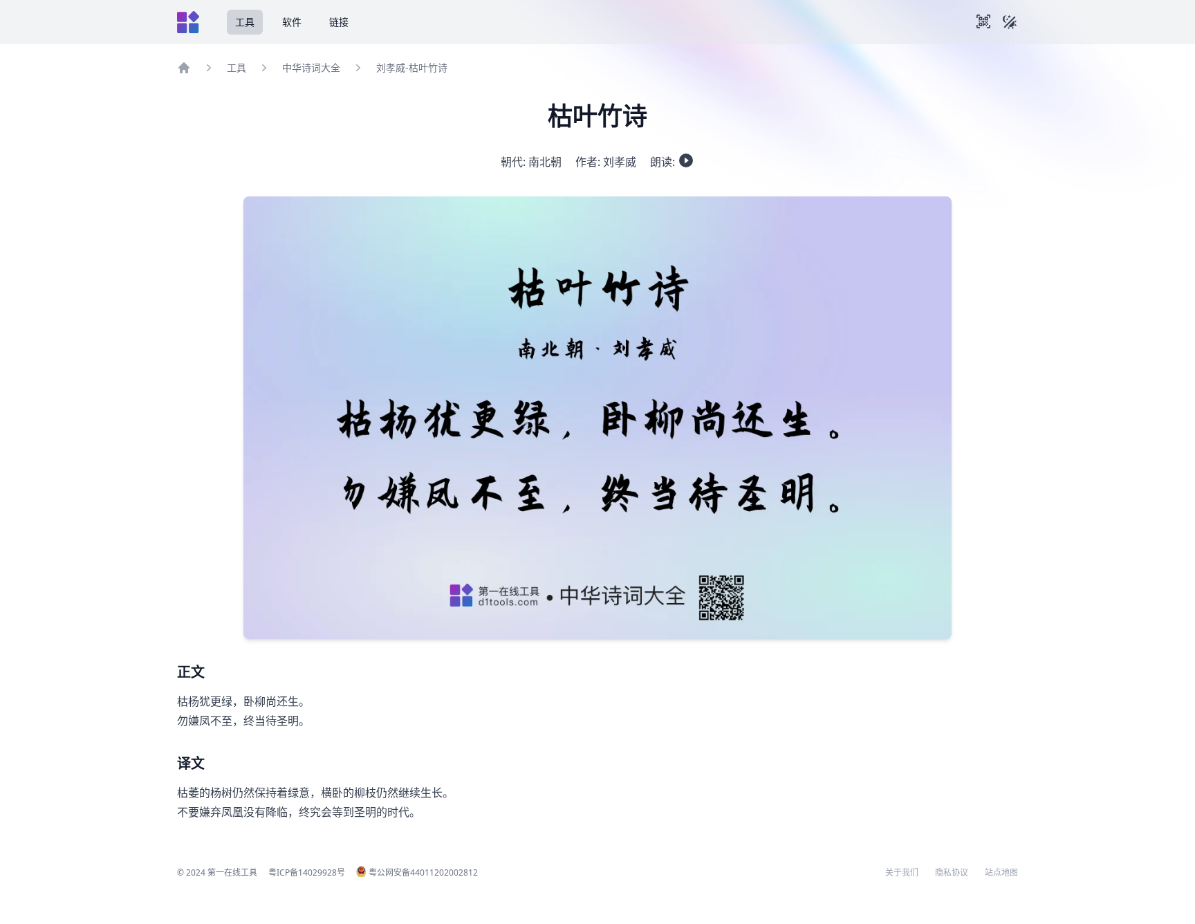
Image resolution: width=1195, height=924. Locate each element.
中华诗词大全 (311, 67)
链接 (339, 21)
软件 (292, 21)
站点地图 (1001, 872)
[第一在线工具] (188, 22)
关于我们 (901, 872)
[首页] (184, 68)
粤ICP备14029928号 (306, 872)
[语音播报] (686, 160)
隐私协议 (951, 872)
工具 (244, 21)
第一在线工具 (232, 872)
